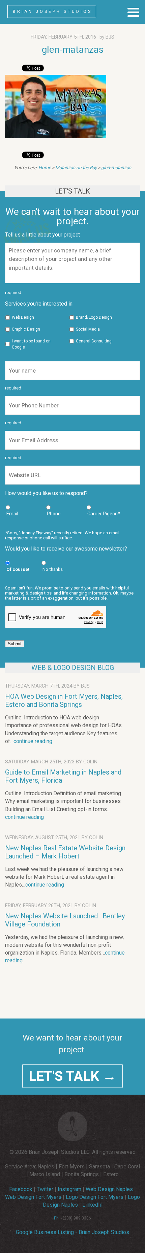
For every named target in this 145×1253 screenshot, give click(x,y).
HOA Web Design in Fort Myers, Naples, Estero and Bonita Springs (64, 700)
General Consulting (94, 341)
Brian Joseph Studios (52, 11)
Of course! (17, 569)
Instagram (69, 1189)
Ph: (57, 1218)
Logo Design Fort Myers (94, 1197)
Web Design (23, 317)
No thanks (52, 569)
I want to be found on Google (31, 344)
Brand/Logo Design (94, 317)
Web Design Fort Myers (33, 1197)
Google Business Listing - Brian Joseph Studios (72, 1232)
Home (44, 167)
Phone (54, 513)
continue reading (32, 741)
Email (12, 513)
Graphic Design (26, 329)
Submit (15, 643)
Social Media (88, 329)
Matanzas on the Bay (76, 167)
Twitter (45, 1189)
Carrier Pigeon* (103, 513)
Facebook (20, 1189)
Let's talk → (72, 1076)
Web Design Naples (109, 1189)
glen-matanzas (73, 49)
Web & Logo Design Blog (72, 668)
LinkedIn (92, 1205)
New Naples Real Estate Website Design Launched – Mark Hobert (65, 852)
